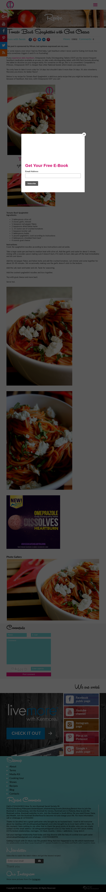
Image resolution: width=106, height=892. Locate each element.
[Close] (84, 134)
